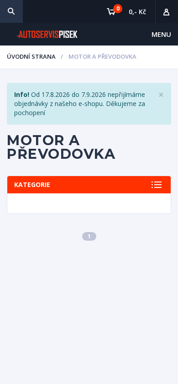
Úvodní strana (31, 56)
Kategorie (32, 184)
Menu (161, 34)
